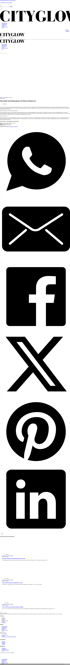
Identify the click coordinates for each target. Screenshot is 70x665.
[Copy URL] (2, 534)
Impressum (4, 648)
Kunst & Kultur (4, 23)
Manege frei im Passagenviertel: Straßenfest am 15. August (12, 582)
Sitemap (3, 621)
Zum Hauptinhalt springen (4, 0)
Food (3, 27)
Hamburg (67, 31)
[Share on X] (36, 397)
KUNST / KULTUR (3, 97)
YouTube (3, 643)
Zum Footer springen (12, 0)
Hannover (67, 30)
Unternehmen (4, 628)
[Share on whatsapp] (36, 194)
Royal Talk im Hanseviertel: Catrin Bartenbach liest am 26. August (13, 558)
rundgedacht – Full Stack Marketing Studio (9, 636)
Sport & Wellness (5, 26)
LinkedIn (3, 644)
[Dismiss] (0, 4)
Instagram (3, 641)
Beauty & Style (4, 627)
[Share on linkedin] (36, 532)
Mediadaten (4, 622)
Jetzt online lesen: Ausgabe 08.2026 (6, 2)
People (3, 25)
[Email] (36, 262)
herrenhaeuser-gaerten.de (13, 126)
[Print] (2, 533)
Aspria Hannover (5, 634)
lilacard (3, 635)
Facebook (3, 642)
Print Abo (3, 618)
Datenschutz (4, 649)
